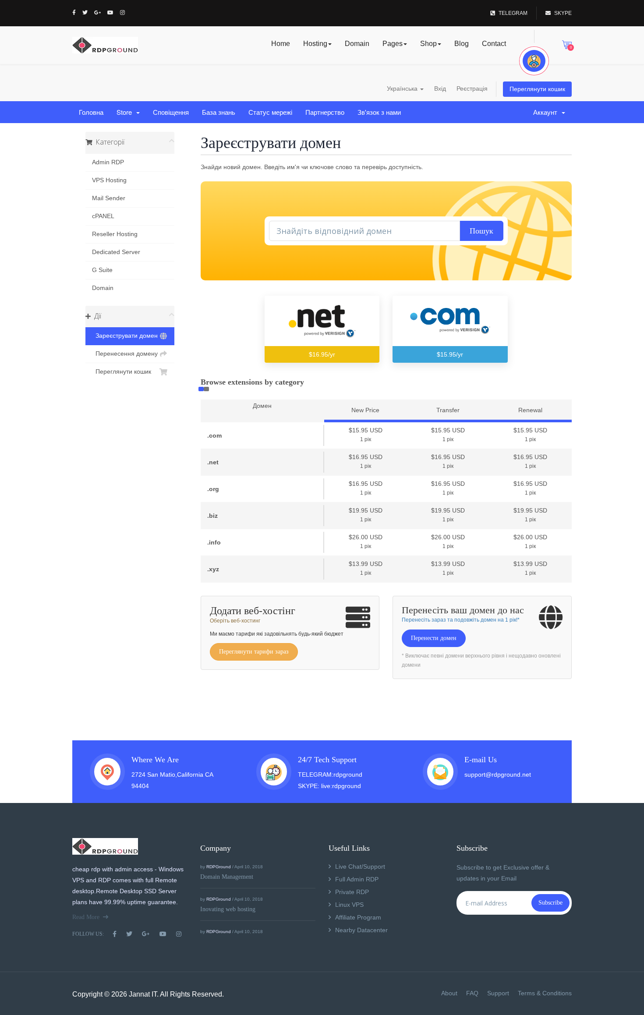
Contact (494, 43)
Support (498, 993)
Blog (461, 43)
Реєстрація (472, 88)
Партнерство (324, 112)
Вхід (440, 88)
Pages (392, 43)
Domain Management (226, 877)
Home (280, 43)
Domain (357, 43)
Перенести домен (433, 638)
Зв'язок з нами (379, 112)
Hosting (315, 43)
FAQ (472, 993)
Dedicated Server (116, 252)
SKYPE (563, 13)
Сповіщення (171, 112)
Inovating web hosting (227, 909)
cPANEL (103, 216)
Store (126, 112)
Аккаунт (547, 112)
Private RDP (352, 891)
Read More (85, 917)
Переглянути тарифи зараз (254, 651)
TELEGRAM (513, 13)
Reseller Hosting (115, 234)
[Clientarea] (534, 60)
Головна (91, 112)
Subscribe (550, 902)
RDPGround (218, 866)
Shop (428, 43)
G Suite (102, 270)
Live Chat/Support (360, 866)
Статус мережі (270, 112)
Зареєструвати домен (125, 335)
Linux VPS (349, 904)
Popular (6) (201, 389)
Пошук (481, 230)
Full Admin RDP (357, 879)
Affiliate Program (358, 917)
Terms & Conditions (545, 993)
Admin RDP (108, 162)
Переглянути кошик (537, 88)
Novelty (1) (206, 389)
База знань (218, 112)
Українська (403, 88)
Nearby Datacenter (361, 930)
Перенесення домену (125, 353)
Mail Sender (108, 198)
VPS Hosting (109, 180)
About (449, 993)
